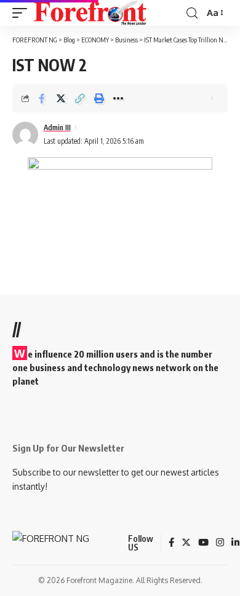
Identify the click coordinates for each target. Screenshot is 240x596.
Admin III (57, 127)
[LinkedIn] (235, 543)
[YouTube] (203, 543)
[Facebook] (171, 543)
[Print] (99, 98)
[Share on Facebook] (41, 98)
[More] (118, 98)
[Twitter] (186, 543)
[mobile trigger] (22, 13)
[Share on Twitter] (61, 98)
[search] (192, 13)
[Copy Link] (80, 98)
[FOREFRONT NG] (90, 13)
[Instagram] (220, 543)
